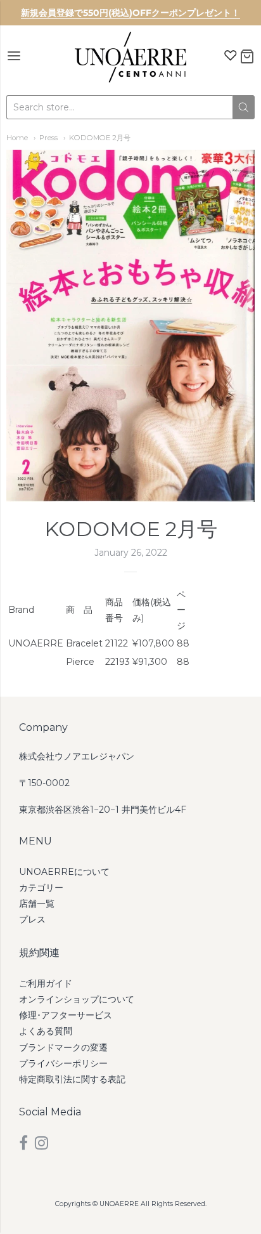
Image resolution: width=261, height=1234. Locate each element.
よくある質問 (45, 1031)
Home (17, 137)
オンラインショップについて (76, 999)
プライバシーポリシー (63, 1063)
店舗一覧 (36, 903)
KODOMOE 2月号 (99, 137)
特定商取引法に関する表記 (72, 1079)
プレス (32, 919)
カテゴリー (41, 887)
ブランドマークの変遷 (63, 1047)
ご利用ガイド (45, 983)
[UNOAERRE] (130, 57)
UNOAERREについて (64, 871)
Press (48, 137)
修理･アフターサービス (65, 1015)
